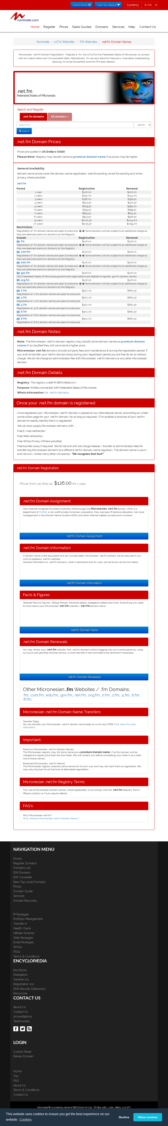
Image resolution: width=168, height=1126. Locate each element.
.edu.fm (25, 262)
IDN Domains (22, 872)
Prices (63, 27)
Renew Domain (23, 1056)
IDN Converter (22, 877)
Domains (101, 27)
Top (15, 1076)
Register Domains (25, 863)
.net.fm (21, 183)
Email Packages (23, 942)
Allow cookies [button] (148, 1117)
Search (25, 131)
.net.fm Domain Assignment (84, 536)
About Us (19, 1007)
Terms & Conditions (26, 956)
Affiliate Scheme (23, 933)
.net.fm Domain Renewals (84, 677)
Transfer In (20, 923)
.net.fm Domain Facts (84, 630)
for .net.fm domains (57, 392)
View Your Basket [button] (107, 4)
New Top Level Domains (29, 882)
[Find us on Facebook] (16, 1028)
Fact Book (19, 970)
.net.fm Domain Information (84, 583)
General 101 (21, 979)
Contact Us (147, 27)
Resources (20, 993)
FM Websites (88, 41)
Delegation (20, 974)
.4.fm (23, 304)
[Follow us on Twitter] (23, 1028)
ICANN (43, 512)
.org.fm (24, 280)
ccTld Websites (64, 41)
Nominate (43, 41)
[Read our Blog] (30, 1028)
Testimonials (21, 1021)
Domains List (21, 867)
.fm (22, 241)
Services (118, 27)
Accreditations (22, 1016)
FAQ (16, 1080)
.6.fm (23, 311)
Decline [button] (124, 1117)
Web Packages (23, 937)
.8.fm (23, 318)
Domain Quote (23, 891)
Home (35, 27)
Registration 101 (23, 984)
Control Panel (22, 1051)
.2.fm (23, 297)
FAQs (16, 951)
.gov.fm (25, 273)
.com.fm (25, 251)
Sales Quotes (81, 27)
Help (131, 27)
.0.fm (23, 290)
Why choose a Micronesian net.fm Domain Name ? (51, 818)
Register (49, 27)
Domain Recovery (25, 900)
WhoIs (17, 947)
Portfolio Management (28, 919)
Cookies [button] (25, 1119)
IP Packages (21, 914)
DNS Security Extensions (29, 988)
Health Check (22, 928)
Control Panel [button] (80, 4)
